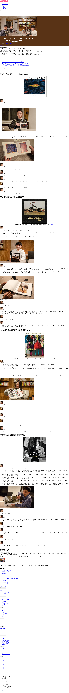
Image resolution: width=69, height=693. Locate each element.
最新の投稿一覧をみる (4, 586)
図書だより (7, 43)
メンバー (4, 6)
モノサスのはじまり (6, 654)
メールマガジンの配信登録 (7, 665)
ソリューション (5, 4)
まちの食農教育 (5, 643)
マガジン (4, 7)
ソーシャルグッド (3, 635)
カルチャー (2, 646)
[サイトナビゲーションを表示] (0, 10)
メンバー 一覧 (4, 624)
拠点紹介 (4, 594)
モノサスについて (5, 3)
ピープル (4, 604)
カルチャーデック (5, 661)
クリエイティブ (5, 603)
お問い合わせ (4, 8)
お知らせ (4, 667)
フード (3, 605)
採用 (1, 658)
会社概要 (4, 593)
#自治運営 (2, 45)
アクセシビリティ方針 (6, 669)
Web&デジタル (5, 602)
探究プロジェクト (5, 653)
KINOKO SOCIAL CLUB (6, 642)
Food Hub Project (5, 641)
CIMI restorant (4, 644)
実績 (3, 5)
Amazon (52, 224)
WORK (3, 632)
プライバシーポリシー (6, 668)
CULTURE (11, 43)
